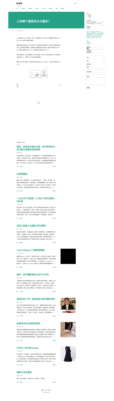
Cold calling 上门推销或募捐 (31, 250)
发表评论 (21, 218)
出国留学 (62, 8)
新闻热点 (50, 8)
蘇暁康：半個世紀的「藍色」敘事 (94, 37)
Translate (99, 23)
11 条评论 (21, 315)
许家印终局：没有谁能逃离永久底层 (94, 36)
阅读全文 (54, 166)
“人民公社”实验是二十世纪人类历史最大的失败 (36, 200)
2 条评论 (21, 190)
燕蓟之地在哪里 (24, 372)
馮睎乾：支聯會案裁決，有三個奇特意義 (95, 33)
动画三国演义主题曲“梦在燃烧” (31, 225)
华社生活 (37, 8)
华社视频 (88, 42)
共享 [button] (60, 85)
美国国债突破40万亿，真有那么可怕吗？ (95, 34)
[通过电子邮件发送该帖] (17, 85)
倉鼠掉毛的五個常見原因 (28, 323)
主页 (17, 8)
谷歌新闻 (88, 28)
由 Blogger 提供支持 (47, 390)
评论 (89, 17)
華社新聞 (19, 3)
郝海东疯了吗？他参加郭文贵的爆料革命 (36, 299)
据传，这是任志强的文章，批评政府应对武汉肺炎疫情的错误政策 (36, 148)
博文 (89, 15)
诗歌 (56, 8)
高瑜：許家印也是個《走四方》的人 (94, 31)
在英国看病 (22, 173)
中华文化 (43, 8)
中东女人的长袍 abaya (28, 347)
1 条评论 (21, 340)
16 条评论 (21, 291)
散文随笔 (30, 8)
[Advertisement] (37, 126)
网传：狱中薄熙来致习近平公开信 (33, 274)
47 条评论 (21, 166)
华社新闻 (23, 8)
